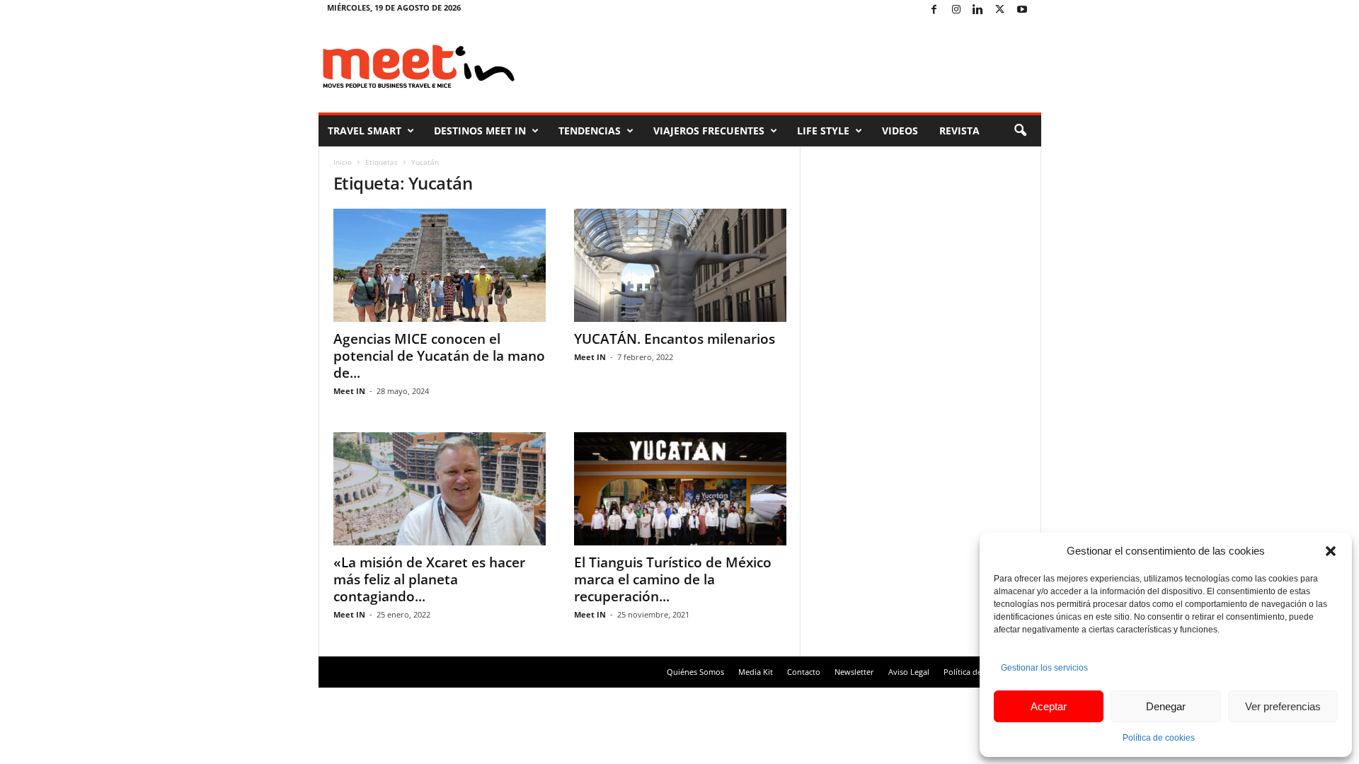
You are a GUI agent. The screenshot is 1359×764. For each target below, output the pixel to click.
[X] (1000, 10)
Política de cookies (1159, 738)
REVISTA (959, 130)
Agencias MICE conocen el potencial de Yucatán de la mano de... (439, 356)
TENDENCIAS (589, 130)
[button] (1331, 551)
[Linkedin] (978, 10)
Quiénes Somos (695, 671)
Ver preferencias (1283, 706)
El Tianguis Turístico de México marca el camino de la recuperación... (673, 579)
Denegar (1166, 706)
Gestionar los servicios (1044, 668)
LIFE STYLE (823, 130)
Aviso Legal (908, 671)
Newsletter (854, 671)
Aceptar (1049, 706)
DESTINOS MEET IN (480, 130)
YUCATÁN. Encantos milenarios (674, 339)
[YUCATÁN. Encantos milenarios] (680, 265)
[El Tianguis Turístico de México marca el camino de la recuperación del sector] (680, 488)
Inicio (342, 162)
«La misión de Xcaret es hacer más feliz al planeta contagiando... (429, 579)
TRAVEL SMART (364, 130)
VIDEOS (900, 130)
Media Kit (755, 671)
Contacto (803, 671)
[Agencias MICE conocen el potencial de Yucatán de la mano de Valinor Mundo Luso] (439, 265)
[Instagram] (956, 10)
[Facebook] (934, 10)
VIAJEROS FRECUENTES (708, 130)
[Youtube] (1022, 10)
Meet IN (349, 391)
